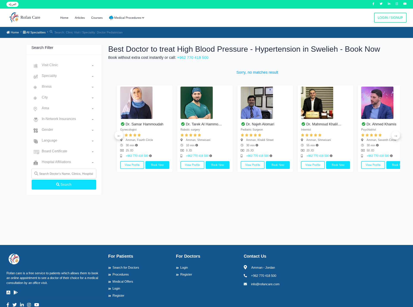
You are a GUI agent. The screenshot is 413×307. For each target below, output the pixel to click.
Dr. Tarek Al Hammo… (204, 124)
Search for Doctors (125, 267)
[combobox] (67, 66)
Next (395, 135)
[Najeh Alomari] (265, 103)
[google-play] (16, 292)
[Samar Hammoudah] (144, 103)
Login (116, 288)
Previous (119, 135)
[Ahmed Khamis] (385, 103)
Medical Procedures (127, 17)
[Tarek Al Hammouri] (205, 103)
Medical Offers (122, 281)
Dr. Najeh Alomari (260, 124)
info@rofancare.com (265, 284)
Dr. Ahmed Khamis (381, 124)
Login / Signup (390, 17)
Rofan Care (29, 17)
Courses (97, 17)
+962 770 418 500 (192, 57)
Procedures (120, 274)
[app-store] (8, 292)
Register (118, 295)
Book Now (157, 165)
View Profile (132, 165)
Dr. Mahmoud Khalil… (323, 124)
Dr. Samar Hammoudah (144, 124)
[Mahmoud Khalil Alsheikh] (325, 103)
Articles (80, 17)
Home (64, 17)
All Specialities (36, 32)
